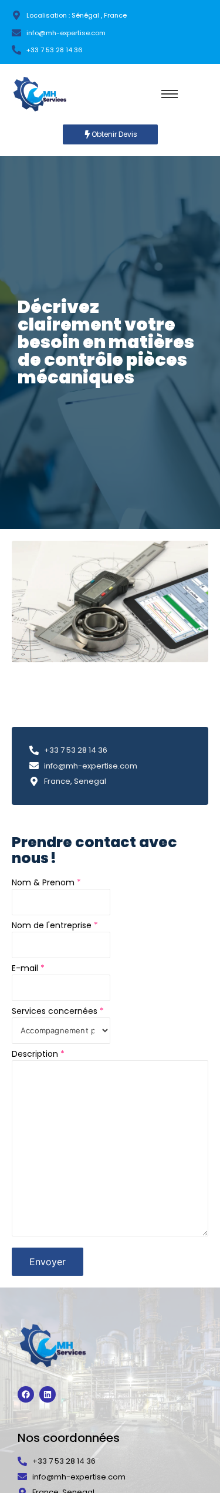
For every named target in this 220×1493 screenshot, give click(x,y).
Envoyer (47, 1262)
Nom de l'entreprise (55, 925)
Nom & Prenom (46, 882)
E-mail (28, 968)
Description (38, 1054)
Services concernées (58, 1011)
